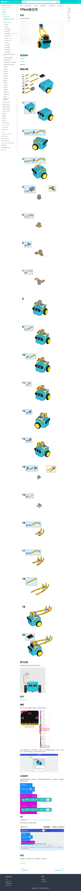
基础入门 (4, 10)
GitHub (43, 881)
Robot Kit (4, 120)
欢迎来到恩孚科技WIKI (6, 5)
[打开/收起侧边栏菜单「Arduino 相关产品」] (17, 141)
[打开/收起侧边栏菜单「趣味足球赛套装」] (17, 107)
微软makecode (23, 700)
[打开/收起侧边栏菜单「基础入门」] (17, 10)
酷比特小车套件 (6, 102)
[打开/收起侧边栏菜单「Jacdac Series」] (17, 127)
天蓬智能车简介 (7, 60)
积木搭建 (4, 12)
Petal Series (5, 129)
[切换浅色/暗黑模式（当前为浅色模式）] (79, 2)
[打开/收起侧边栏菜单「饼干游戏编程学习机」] (17, 148)
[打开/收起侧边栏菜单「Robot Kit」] (17, 120)
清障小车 (6, 27)
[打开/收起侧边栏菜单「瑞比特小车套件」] (17, 109)
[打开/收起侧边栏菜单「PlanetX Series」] (17, 123)
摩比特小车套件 (6, 111)
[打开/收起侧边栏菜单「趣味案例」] (17, 116)
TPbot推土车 (7, 31)
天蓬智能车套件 (6, 16)
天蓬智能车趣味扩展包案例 (9, 55)
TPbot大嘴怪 (7, 29)
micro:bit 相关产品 (5, 7)
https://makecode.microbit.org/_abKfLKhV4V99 (39, 820)
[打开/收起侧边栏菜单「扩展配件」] (17, 118)
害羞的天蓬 (6, 92)
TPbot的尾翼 (7, 49)
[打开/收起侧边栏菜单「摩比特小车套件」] (17, 111)
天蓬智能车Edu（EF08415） (6, 99)
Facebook (7, 881)
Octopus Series (5, 125)
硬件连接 (69, 11)
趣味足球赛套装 (6, 106)
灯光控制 (6, 69)
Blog (43, 879)
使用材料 (69, 8)
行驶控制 (6, 67)
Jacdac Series (5, 127)
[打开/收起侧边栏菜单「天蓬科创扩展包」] (17, 22)
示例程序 (69, 17)
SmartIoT (3, 150)
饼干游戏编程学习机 (5, 147)
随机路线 (6, 78)
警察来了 (6, 80)
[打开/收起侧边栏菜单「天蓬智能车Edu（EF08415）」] (17, 99)
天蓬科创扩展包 (7, 22)
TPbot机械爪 (7, 47)
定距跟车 (6, 89)
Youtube (7, 885)
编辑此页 (24, 863)
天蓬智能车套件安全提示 (9, 64)
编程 (68, 15)
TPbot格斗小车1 (8, 36)
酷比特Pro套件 (6, 104)
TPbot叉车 (6, 43)
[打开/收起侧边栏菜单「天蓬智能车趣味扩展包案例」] (17, 54)
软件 (68, 13)
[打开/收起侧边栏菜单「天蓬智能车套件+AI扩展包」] (17, 19)
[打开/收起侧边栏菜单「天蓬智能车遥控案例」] (17, 58)
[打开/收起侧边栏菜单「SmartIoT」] (17, 150)
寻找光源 (6, 85)
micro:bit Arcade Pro (7, 134)
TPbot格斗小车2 (8, 38)
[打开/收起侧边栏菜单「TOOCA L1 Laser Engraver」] (17, 143)
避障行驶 (6, 73)
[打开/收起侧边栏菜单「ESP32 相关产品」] (17, 138)
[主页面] (21, 6)
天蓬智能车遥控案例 (8, 57)
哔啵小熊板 (3, 145)
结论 (68, 21)
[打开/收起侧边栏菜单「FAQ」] (17, 132)
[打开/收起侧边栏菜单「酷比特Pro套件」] (17, 104)
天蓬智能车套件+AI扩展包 (9, 19)
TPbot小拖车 (7, 45)
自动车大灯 (6, 76)
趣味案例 (4, 115)
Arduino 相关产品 (5, 140)
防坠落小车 (6, 87)
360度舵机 (22, 61)
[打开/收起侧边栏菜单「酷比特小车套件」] (17, 102)
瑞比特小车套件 (6, 109)
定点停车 (6, 82)
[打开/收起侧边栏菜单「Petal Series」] (17, 129)
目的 (68, 6)
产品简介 (6, 24)
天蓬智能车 (22, 58)
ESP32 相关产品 (4, 138)
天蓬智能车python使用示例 (10, 62)
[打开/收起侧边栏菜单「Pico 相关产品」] (17, 136)
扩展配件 (4, 118)
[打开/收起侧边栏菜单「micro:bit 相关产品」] (17, 8)
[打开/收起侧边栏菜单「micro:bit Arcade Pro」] (17, 134)
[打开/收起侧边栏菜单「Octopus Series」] (17, 125)
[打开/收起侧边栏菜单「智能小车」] (17, 14)
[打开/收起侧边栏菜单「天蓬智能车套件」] (17, 17)
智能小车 (4, 14)
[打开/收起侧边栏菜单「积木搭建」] (17, 12)
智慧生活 (4, 113)
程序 (69, 19)
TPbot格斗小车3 (8, 40)
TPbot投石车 (7, 33)
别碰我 (5, 96)
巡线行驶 (6, 71)
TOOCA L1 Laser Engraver (7, 143)
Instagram (7, 883)
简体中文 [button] (17, 2)
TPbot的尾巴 (7, 52)
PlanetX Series (5, 122)
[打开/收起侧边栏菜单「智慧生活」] (17, 113)
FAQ (3, 131)
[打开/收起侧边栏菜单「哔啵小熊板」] (17, 145)
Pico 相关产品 (4, 136)
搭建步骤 (69, 10)
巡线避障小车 (7, 94)
